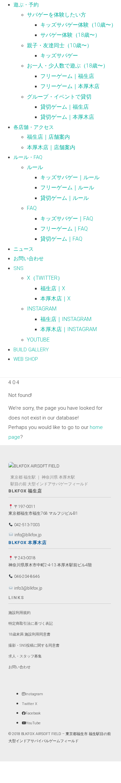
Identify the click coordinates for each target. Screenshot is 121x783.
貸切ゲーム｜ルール (64, 198)
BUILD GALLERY (31, 350)
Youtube (38, 339)
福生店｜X (52, 288)
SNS (18, 268)
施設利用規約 (19, 613)
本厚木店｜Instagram (68, 329)
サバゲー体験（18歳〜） (70, 35)
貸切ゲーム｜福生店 (64, 107)
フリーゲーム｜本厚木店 (69, 86)
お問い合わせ (28, 258)
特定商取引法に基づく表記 (30, 623)
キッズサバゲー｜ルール (69, 177)
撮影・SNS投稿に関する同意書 (33, 645)
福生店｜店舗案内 (48, 137)
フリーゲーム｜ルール (67, 187)
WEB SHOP (25, 359)
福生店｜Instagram (65, 319)
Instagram (41, 308)
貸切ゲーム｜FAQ (61, 239)
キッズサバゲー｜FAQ (66, 218)
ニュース (23, 249)
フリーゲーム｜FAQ (64, 228)
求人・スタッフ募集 (25, 656)
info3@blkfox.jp (27, 588)
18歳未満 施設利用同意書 (29, 634)
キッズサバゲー (59, 55)
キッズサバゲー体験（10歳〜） (78, 25)
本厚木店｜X (55, 298)
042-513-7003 (26, 524)
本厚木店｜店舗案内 (51, 147)
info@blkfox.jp (27, 534)
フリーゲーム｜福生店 (67, 76)
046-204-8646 (26, 576)
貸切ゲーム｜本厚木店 (67, 117)
